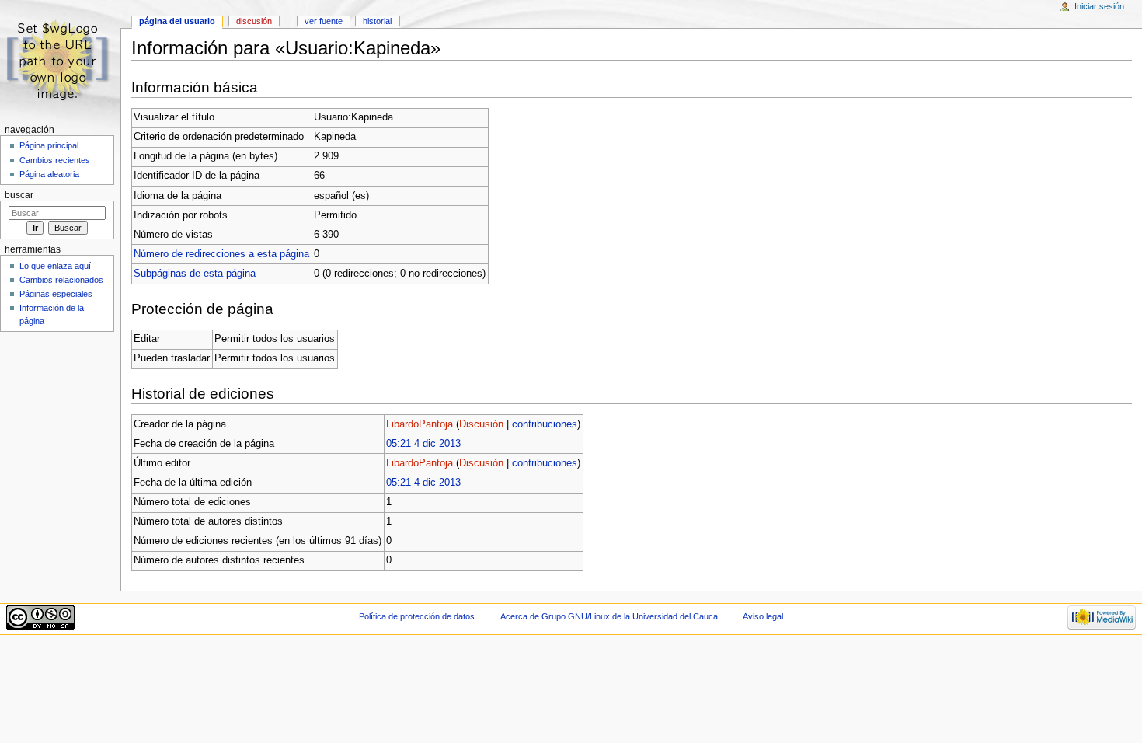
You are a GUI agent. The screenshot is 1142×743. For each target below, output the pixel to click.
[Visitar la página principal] (60, 60)
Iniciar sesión (1099, 6)
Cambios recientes (54, 160)
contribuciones (544, 424)
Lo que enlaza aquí (55, 265)
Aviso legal (763, 616)
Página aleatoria (49, 174)
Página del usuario (177, 21)
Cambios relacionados (61, 279)
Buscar (19, 195)
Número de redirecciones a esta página (221, 254)
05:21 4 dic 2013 (423, 443)
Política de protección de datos (417, 616)
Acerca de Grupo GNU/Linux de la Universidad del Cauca (609, 616)
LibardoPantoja (419, 424)
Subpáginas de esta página (195, 273)
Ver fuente (324, 21)
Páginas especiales (55, 293)
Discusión (481, 424)
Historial (377, 21)
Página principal (48, 145)
